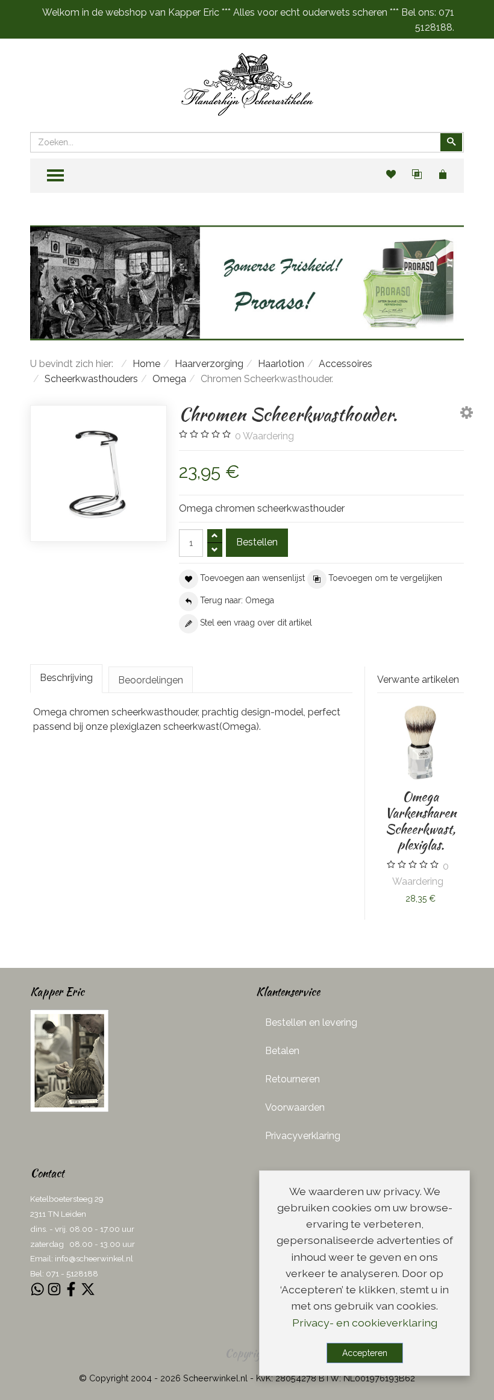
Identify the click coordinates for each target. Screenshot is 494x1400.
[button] (466, 415)
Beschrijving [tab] (66, 677)
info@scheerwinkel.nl (94, 1258)
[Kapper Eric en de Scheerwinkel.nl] (69, 1060)
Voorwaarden (295, 1107)
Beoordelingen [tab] (150, 680)
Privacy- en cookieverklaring (364, 1322)
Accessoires (345, 363)
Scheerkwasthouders (91, 379)
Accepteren (364, 1353)
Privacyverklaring (302, 1135)
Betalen (282, 1050)
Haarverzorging (209, 363)
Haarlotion (281, 363)
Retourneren (292, 1079)
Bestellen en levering (311, 1022)
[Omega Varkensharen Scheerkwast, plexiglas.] (420, 742)
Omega (169, 379)
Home (146, 363)
